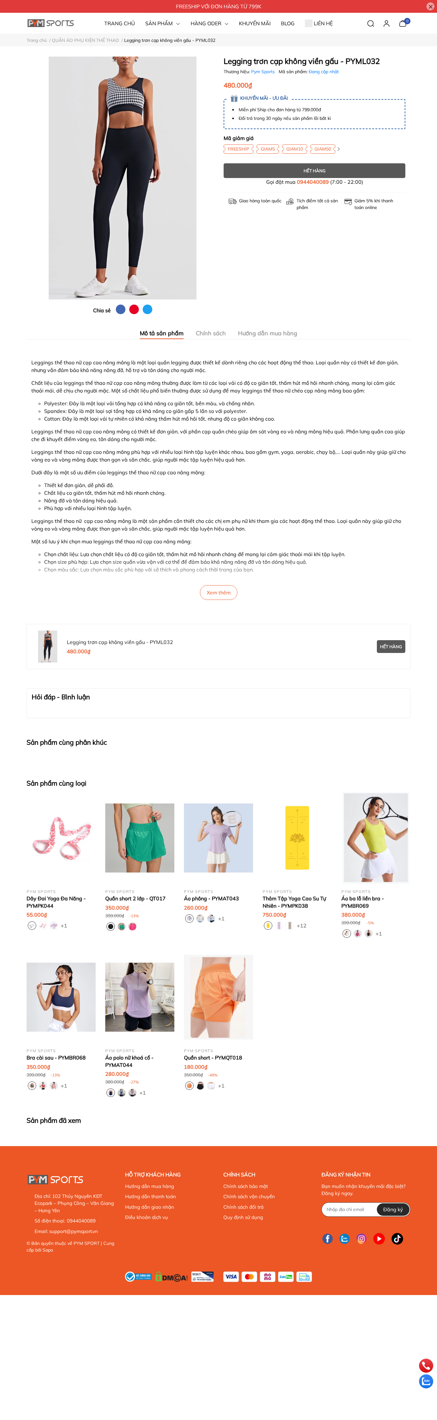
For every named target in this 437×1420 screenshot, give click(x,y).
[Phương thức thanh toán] (267, 1276)
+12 (301, 925)
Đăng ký (393, 1209)
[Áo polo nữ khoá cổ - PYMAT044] (139, 997)
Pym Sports (263, 71)
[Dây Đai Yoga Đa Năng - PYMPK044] (61, 838)
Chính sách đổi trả (243, 1207)
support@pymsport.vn (73, 1231)
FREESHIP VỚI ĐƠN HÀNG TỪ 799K (218, 6)
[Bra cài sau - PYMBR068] (61, 997)
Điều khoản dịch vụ (146, 1217)
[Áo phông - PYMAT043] (218, 838)
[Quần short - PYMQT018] (218, 997)
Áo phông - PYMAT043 (211, 898)
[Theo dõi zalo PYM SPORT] (344, 1238)
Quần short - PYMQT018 (213, 1057)
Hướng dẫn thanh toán (150, 1196)
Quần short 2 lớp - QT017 (135, 898)
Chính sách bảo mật (245, 1186)
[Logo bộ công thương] (169, 1275)
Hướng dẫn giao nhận (149, 1207)
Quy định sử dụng (243, 1217)
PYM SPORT (86, 1243)
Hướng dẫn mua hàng (149, 1186)
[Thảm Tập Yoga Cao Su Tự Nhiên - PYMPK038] (297, 838)
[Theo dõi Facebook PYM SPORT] (328, 1238)
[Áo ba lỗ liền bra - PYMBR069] (375, 838)
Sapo (48, 1250)
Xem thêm (219, 592)
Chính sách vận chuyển (249, 1196)
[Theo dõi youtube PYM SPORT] (379, 1238)
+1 (64, 925)
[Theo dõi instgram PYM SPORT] (361, 1238)
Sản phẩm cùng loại (56, 783)
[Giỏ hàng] (402, 23)
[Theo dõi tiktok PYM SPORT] (397, 1238)
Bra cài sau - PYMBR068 (56, 1057)
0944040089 (313, 182)
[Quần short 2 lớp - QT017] (139, 838)
